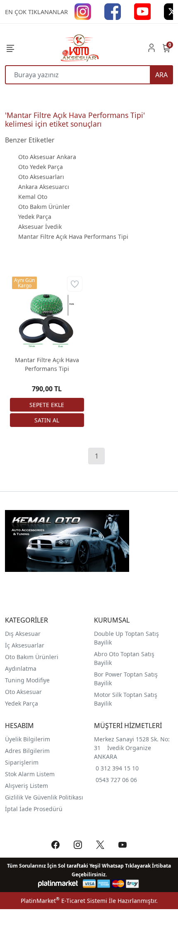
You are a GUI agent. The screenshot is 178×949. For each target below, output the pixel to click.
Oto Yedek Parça (40, 167)
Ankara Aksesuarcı (43, 187)
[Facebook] (112, 11)
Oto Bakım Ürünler (44, 207)
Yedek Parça (34, 217)
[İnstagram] (83, 11)
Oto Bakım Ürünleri (31, 657)
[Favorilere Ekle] (74, 284)
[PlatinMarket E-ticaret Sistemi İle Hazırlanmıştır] (58, 883)
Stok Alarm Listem (30, 774)
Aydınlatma (20, 668)
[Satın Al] (47, 420)
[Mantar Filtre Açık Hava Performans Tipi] (47, 312)
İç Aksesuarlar (24, 645)
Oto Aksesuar (23, 692)
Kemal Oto (32, 197)
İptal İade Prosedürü (34, 809)
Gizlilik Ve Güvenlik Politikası (44, 797)
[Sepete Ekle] (47, 405)
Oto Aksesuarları (41, 177)
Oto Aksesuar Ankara (47, 157)
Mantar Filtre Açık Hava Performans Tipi (73, 236)
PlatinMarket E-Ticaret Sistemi (64, 901)
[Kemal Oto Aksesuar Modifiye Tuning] (79, 48)
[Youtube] (142, 11)
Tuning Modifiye (27, 680)
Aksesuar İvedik (40, 227)
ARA (161, 74)
